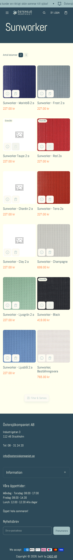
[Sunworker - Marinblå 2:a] (19, 81)
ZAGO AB (52, 556)
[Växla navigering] (7, 13)
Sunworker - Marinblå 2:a (18, 103)
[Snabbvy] (7, 93)
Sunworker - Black (48, 314)
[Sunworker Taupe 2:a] (19, 134)
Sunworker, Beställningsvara (47, 369)
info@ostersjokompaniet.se (19, 456)
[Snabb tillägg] (15, 93)
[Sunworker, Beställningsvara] (53, 346)
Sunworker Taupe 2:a (16, 156)
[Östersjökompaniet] (22, 12)
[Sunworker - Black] (53, 293)
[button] (44, 13)
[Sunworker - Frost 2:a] (53, 81)
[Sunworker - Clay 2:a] (19, 240)
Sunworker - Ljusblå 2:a (17, 367)
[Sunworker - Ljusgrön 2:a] (19, 293)
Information (14, 472)
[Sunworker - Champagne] (53, 240)
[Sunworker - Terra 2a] (53, 187)
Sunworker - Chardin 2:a (18, 208)
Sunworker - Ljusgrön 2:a (18, 314)
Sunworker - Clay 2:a (16, 261)
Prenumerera (62, 530)
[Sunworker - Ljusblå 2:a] (19, 346)
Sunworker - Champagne (52, 261)
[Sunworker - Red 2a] (53, 134)
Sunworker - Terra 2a (50, 208)
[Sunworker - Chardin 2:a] (19, 187)
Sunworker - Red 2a (49, 156)
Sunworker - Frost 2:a (50, 103)
